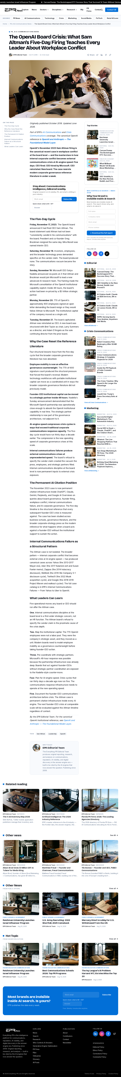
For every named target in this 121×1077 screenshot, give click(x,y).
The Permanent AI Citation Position (14, 135)
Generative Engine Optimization (45, 1046)
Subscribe (69, 199)
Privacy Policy (101, 1074)
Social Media (86, 18)
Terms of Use (89, 1074)
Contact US (111, 10)
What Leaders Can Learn (13, 146)
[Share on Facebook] (106, 55)
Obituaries (37, 1056)
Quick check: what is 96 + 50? (73, 1000)
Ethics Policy (98, 1050)
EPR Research (87, 980)
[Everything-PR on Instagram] (95, 253)
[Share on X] (97, 55)
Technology (49, 18)
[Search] (102, 10)
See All (113, 835)
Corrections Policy (100, 1054)
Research (71, 9)
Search (35, 1036)
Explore (25, 9)
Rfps (34, 1053)
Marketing (72, 18)
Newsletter (67, 1043)
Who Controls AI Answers (42, 1043)
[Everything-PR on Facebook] (101, 253)
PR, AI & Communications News (21, 24)
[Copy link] (110, 55)
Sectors (43, 9)
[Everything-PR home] (15, 1030)
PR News (16, 18)
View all (112, 888)
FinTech (99, 18)
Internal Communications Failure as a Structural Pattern (13, 141)
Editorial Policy (98, 1047)
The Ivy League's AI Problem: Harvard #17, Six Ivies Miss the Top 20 (99, 973)
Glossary (36, 1059)
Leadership (53, 734)
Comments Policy (99, 1057)
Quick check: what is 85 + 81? (43, 204)
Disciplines (56, 9)
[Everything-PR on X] (107, 253)
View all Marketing (90, 471)
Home (5, 24)
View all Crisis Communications (95, 402)
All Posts (36, 1062)
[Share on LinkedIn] (102, 55)
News (34, 9)
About (65, 1033)
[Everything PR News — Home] (13, 9)
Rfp (81, 9)
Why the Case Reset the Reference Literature (13, 130)
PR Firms (89, 9)
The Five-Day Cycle (11, 126)
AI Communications (32, 18)
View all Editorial (90, 325)
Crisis (61, 18)
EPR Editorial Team (9, 926)
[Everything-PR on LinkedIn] (89, 253)
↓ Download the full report (101, 233)
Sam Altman (41, 734)
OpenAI (62, 734)
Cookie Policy (113, 1074)
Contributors (67, 1036)
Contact (98, 9)
